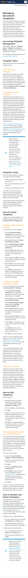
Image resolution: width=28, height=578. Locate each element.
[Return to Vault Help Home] (8, 2)
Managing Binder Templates (10, 56)
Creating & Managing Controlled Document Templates (15, 548)
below (16, 331)
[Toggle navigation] (25, 2)
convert (15, 161)
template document (10, 474)
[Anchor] (16, 44)
